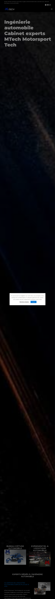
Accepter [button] (33, 301)
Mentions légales (24, 302)
